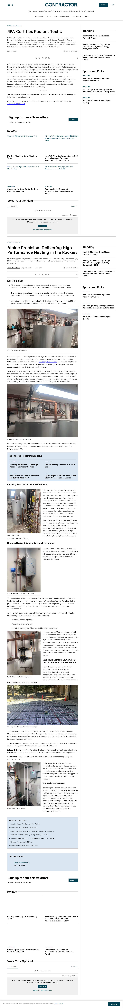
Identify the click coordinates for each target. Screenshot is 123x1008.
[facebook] (36, 58)
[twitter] (43, 58)
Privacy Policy (59, 1003)
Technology (76, 16)
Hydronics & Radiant (61, 16)
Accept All (114, 1004)
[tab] (12, 206)
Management (39, 16)
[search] (12, 5)
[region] (42, 211)
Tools (86, 16)
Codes (49, 16)
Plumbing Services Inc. (48, 362)
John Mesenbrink (13, 268)
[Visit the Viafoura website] (73, 215)
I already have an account (42, 230)
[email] (49, 58)
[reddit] (46, 58)
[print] (77, 58)
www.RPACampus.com (16, 104)
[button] (8, 5)
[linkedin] (39, 58)
